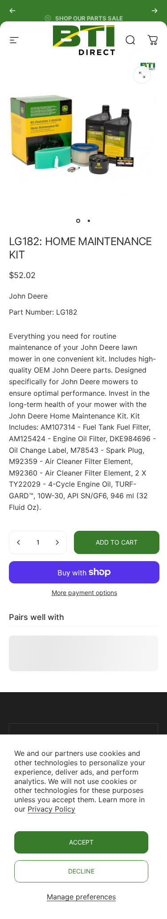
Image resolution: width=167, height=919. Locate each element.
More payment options (84, 592)
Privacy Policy (51, 808)
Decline (81, 871)
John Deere (28, 295)
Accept (81, 842)
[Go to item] (78, 220)
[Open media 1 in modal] (142, 75)
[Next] (154, 10)
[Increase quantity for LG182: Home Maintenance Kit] (57, 542)
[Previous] (12, 10)
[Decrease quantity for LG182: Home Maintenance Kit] (18, 542)
